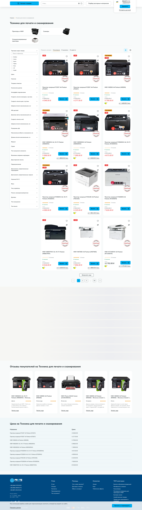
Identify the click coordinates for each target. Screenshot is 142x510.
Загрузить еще (86, 275)
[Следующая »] (100, 280)
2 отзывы (82, 93)
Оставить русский (125, 10)
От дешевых (64, 50)
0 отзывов (51, 93)
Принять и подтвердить (122, 506)
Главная (12, 18)
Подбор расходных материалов (98, 3)
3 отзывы (113, 93)
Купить (62, 99)
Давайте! (125, 6)
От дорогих (73, 50)
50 (94, 280)
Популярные (56, 50)
